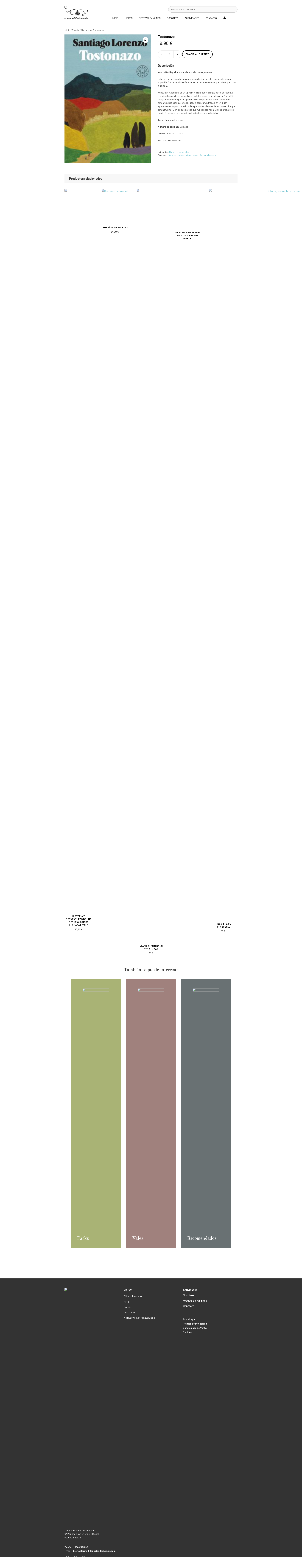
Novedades (184, 152)
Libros (129, 18)
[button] (145, 40)
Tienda (75, 30)
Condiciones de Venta (195, 1327)
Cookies (187, 1332)
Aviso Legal (189, 1319)
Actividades (192, 18)
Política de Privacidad (195, 1323)
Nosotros (173, 18)
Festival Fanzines (150, 18)
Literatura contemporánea (179, 155)
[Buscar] (233, 9)
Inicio (115, 18)
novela (196, 155)
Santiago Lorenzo (208, 155)
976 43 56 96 (81, 1547)
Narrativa (86, 30)
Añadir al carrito (197, 54)
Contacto (211, 18)
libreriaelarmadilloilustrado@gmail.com (93, 1550)
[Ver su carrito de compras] (233, 18)
